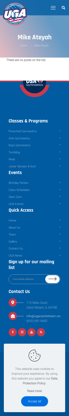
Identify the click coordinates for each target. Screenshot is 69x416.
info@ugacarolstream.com (44, 316)
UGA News (16, 255)
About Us (14, 227)
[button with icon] (13, 332)
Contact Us (16, 248)
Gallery (13, 241)
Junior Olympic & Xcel (22, 166)
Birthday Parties (18, 183)
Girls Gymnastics (19, 138)
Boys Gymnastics (19, 145)
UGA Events (16, 204)
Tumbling (14, 152)
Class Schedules (19, 190)
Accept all (34, 401)
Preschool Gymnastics (23, 131)
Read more (34, 391)
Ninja (12, 159)
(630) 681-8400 (36, 321)
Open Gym (15, 197)
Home (23, 45)
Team (12, 234)
